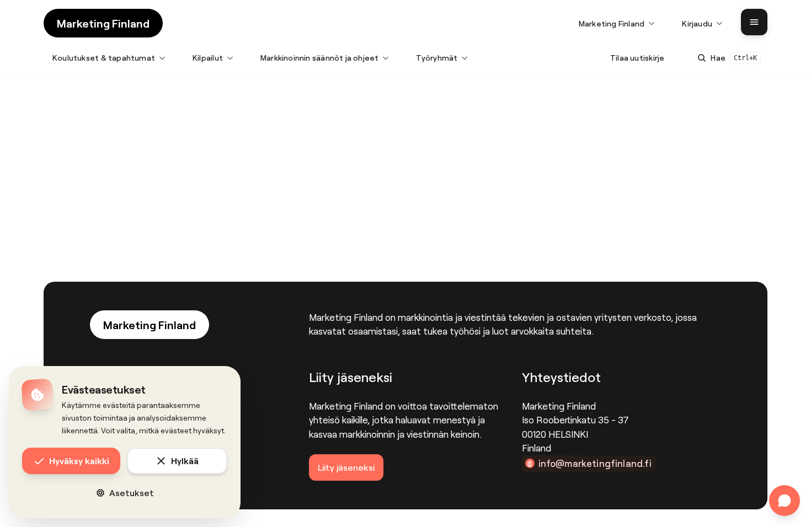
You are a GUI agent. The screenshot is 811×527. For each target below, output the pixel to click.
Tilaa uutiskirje (637, 57)
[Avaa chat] (784, 500)
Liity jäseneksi (346, 467)
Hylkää (185, 460)
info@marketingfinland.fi (595, 463)
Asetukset (131, 492)
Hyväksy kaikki (79, 460)
